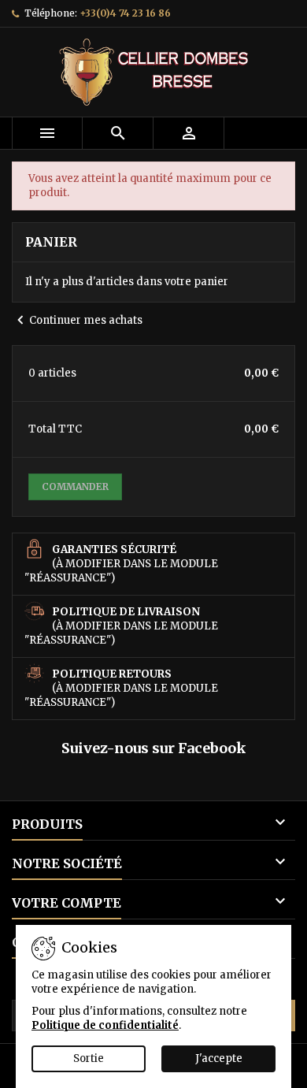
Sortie (88, 1058)
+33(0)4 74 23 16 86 (125, 13)
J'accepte (218, 1058)
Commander (75, 486)
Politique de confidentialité (105, 1025)
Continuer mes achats (77, 320)
